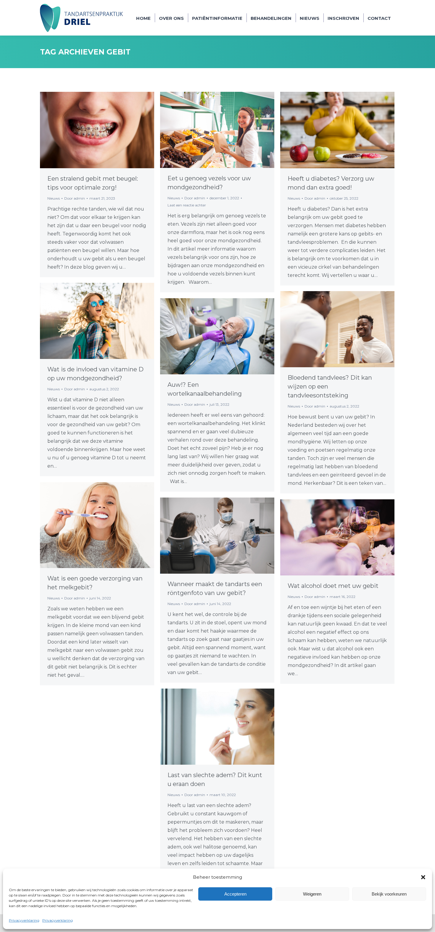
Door (74, 198)
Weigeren (312, 893)
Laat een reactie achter (186, 205)
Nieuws (53, 198)
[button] (423, 877)
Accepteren (235, 893)
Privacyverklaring (24, 920)
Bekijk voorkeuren (389, 893)
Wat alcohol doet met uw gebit (333, 585)
